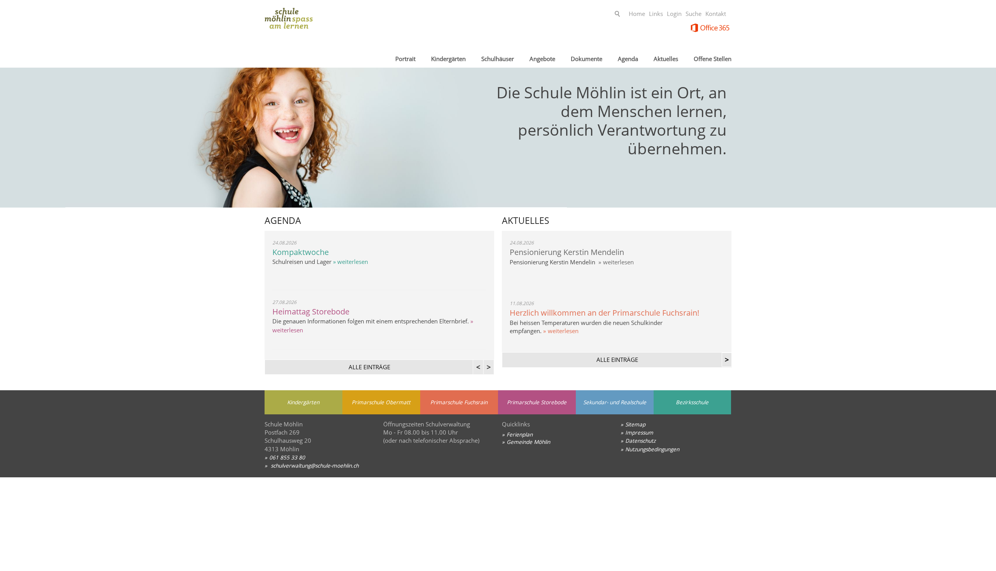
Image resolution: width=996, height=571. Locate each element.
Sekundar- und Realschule (614, 402)
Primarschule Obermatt (381, 402)
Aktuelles (666, 59)
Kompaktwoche (300, 252)
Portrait (405, 59)
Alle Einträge (617, 359)
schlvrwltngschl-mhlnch (314, 465)
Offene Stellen (712, 59)
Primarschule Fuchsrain (458, 402)
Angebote (542, 59)
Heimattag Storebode (310, 311)
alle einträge (369, 367)
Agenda (628, 59)
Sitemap (635, 424)
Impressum (639, 432)
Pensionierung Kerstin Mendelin (567, 252)
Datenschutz (640, 440)
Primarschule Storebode (536, 402)
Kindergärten (448, 59)
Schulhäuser (497, 59)
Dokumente (586, 59)
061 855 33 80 (287, 457)
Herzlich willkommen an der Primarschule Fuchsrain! (604, 312)
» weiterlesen (349, 261)
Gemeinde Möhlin (528, 441)
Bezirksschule (692, 402)
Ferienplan (520, 434)
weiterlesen (618, 262)
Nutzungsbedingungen (652, 449)
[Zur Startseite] (327, 21)
